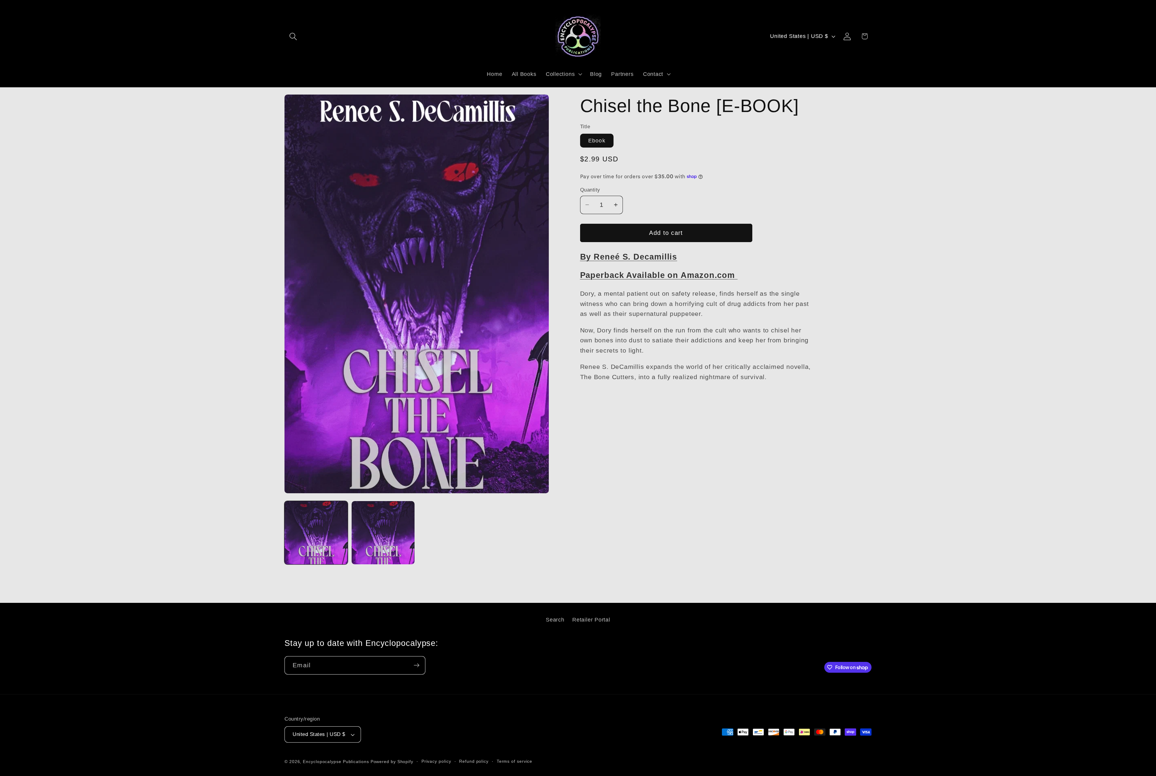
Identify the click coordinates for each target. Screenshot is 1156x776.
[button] (293, 36)
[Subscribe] (416, 665)
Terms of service (515, 761)
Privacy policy (436, 761)
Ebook (597, 141)
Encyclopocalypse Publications (336, 761)
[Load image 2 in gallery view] (383, 532)
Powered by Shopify (392, 761)
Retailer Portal (591, 620)
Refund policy (474, 761)
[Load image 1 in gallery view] (316, 532)
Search (555, 620)
